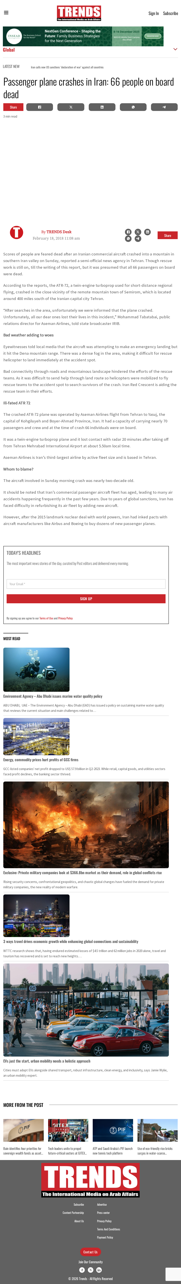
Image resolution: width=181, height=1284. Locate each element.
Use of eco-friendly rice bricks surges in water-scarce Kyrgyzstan (155, 1153)
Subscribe (170, 13)
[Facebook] (39, 107)
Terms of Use (46, 618)
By (56, 231)
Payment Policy (105, 1237)
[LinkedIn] (102, 107)
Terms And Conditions (108, 1229)
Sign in (154, 13)
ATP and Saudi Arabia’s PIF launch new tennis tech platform (113, 1150)
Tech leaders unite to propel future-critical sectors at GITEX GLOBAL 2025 (66, 1153)
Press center (103, 1213)
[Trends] (79, 13)
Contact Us (90, 1251)
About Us (79, 1221)
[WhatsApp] (133, 107)
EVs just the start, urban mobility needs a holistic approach (46, 1061)
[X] (71, 107)
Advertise (102, 1204)
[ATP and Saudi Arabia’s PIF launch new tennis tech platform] (113, 1130)
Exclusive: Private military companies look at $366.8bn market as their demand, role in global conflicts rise (82, 872)
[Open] (6, 13)
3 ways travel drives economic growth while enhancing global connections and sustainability (70, 941)
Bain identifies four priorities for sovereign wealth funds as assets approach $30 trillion (23, 1153)
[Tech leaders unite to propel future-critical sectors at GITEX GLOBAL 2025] (68, 1130)
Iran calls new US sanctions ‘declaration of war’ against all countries (59, 67)
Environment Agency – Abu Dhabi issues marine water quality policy (52, 696)
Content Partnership (73, 1213)
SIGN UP (86, 598)
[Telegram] (164, 107)
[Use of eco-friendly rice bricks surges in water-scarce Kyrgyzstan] (158, 1130)
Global (9, 49)
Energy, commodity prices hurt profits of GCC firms (40, 759)
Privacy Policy (65, 618)
